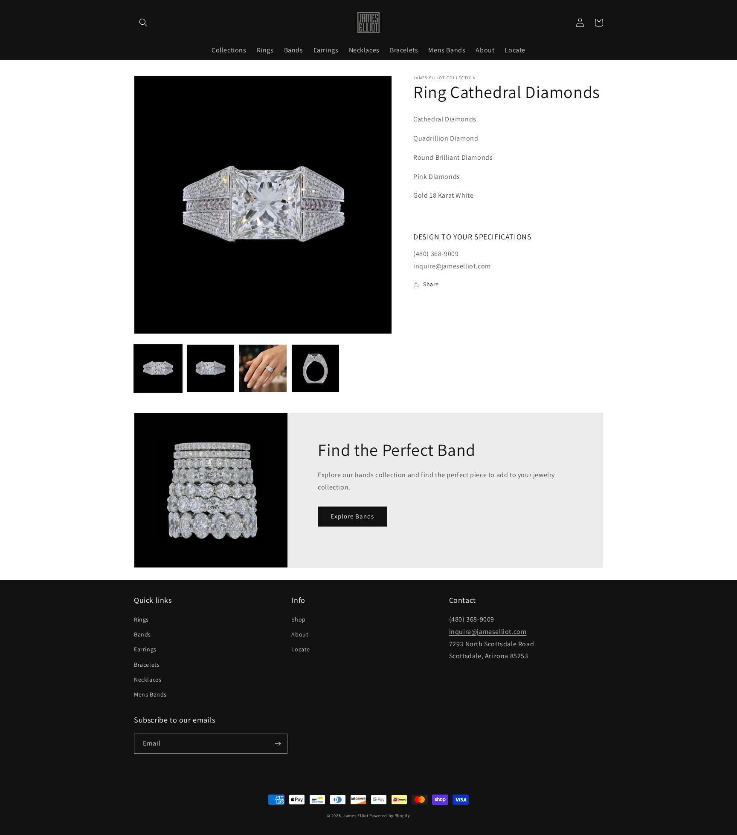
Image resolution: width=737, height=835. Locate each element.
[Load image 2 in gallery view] (210, 368)
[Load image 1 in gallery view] (158, 368)
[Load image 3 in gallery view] (263, 368)
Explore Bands (352, 516)
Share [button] (431, 284)
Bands (142, 634)
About (299, 634)
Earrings (145, 649)
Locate (300, 649)
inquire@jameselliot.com (488, 631)
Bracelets (147, 664)
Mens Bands (150, 694)
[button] (143, 22)
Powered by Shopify (389, 815)
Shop (298, 619)
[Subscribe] (277, 744)
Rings (141, 619)
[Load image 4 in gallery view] (315, 368)
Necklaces (147, 679)
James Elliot (355, 815)
